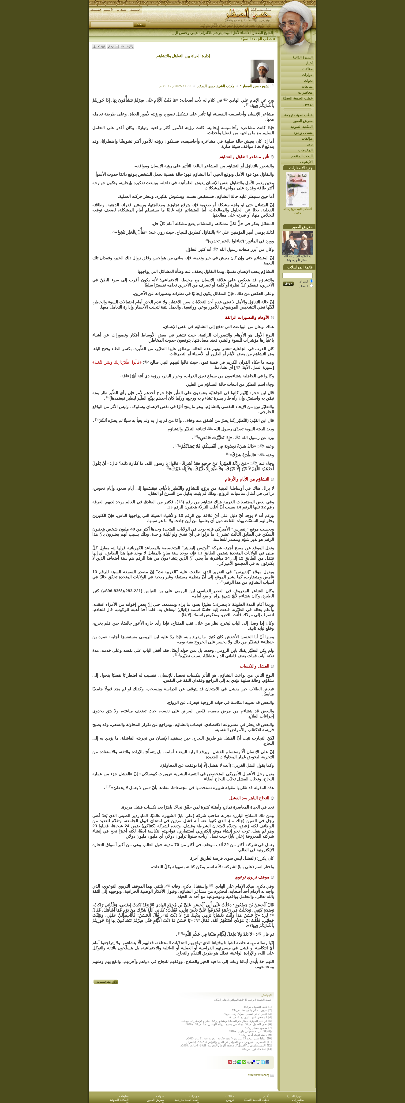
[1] (247, 104)
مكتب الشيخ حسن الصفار (215, 86)
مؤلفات (307, 138)
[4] (107, 397)
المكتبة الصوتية (301, 127)
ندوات (308, 81)
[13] (180, 933)
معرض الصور (303, 121)
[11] (177, 654)
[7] (177, 445)
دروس (308, 104)
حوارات (307, 75)
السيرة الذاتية (303, 57)
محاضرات (305, 92)
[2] (113, 231)
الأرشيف (306, 162)
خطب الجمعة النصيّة (298, 98)
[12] (108, 786)
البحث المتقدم (302, 156)
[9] (167, 467)
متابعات (307, 86)
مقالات (307, 69)
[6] (196, 436)
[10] (222, 581)
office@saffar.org (258, 1074)
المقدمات (305, 150)
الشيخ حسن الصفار (256, 86)
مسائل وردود (303, 132)
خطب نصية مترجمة (298, 115)
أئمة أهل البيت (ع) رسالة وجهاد (297, 210)
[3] (206, 239)
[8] (227, 453)
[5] (96, 419)
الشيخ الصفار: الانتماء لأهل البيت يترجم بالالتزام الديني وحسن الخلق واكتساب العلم (209, 33)
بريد (310, 144)
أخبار (309, 63)
